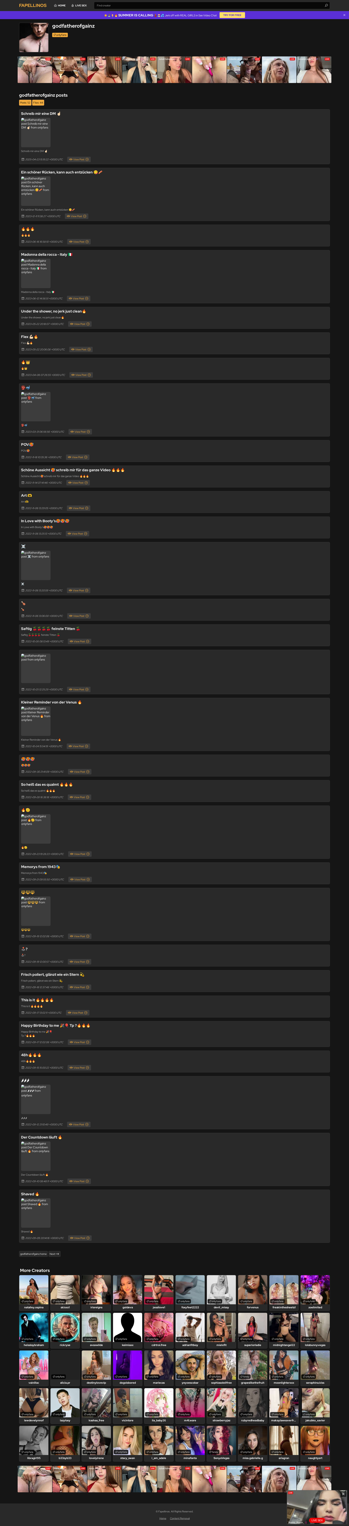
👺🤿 (25, 387)
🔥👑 (25, 362)
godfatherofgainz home (33, 1254)
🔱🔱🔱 (28, 892)
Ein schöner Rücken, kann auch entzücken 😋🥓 (62, 172)
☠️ (23, 546)
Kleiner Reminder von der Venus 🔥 (51, 702)
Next (52, 1254)
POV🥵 (27, 444)
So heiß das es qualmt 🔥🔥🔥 (47, 784)
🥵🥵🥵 (28, 759)
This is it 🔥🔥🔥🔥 (37, 1000)
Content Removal (180, 1518)
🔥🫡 (25, 810)
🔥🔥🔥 (28, 229)
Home (62, 5)
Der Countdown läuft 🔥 (41, 1137)
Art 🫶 (26, 495)
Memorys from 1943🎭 (40, 866)
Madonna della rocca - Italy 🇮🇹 (47, 254)
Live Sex (81, 5)
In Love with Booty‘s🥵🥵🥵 (45, 521)
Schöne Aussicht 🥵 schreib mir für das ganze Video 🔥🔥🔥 (73, 470)
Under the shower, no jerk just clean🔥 (53, 311)
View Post (78, 159)
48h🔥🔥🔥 (31, 1055)
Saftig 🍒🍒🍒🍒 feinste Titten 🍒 (50, 628)
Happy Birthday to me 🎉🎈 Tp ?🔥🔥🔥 (56, 1025)
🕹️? (24, 949)
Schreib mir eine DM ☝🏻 (41, 113)
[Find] (326, 5)
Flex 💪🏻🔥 (29, 336)
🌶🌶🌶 (25, 1080)
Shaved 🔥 (30, 1194)
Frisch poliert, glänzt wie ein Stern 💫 (52, 974)
